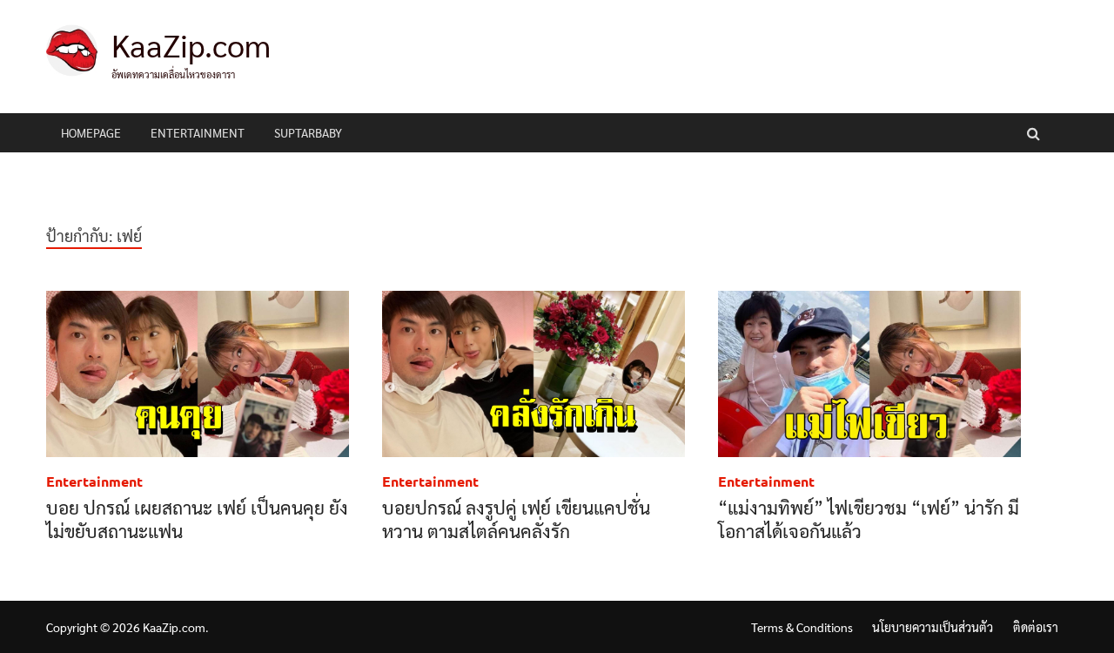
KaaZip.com (191, 44)
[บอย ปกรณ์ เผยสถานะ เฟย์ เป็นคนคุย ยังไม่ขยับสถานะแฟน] (197, 377)
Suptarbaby (308, 132)
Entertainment (198, 132)
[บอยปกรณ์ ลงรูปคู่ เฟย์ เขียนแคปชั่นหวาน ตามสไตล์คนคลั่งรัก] (533, 377)
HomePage (91, 132)
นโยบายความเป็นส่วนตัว (932, 627)
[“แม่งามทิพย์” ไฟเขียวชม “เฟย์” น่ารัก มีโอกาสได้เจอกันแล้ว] (869, 377)
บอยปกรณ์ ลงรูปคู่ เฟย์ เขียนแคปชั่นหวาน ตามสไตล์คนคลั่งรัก (516, 518)
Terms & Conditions (802, 627)
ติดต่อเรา (1035, 627)
